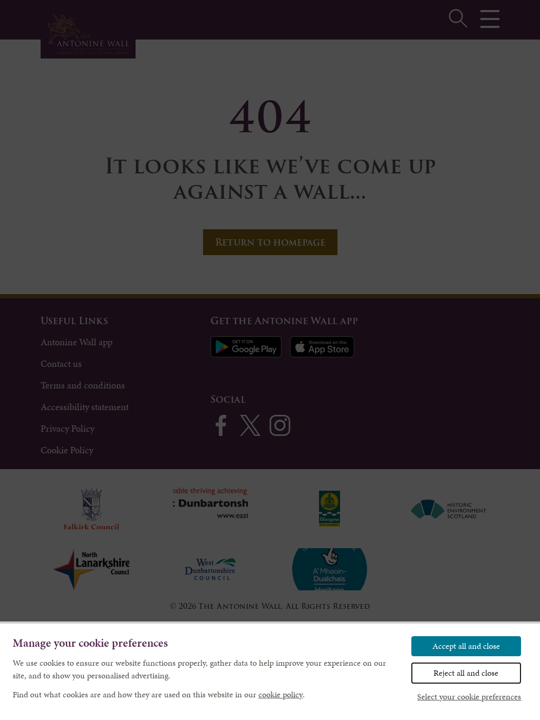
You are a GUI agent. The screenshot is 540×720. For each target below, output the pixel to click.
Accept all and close (466, 646)
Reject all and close (465, 673)
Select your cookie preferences (469, 696)
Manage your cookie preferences (90, 643)
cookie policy (280, 694)
